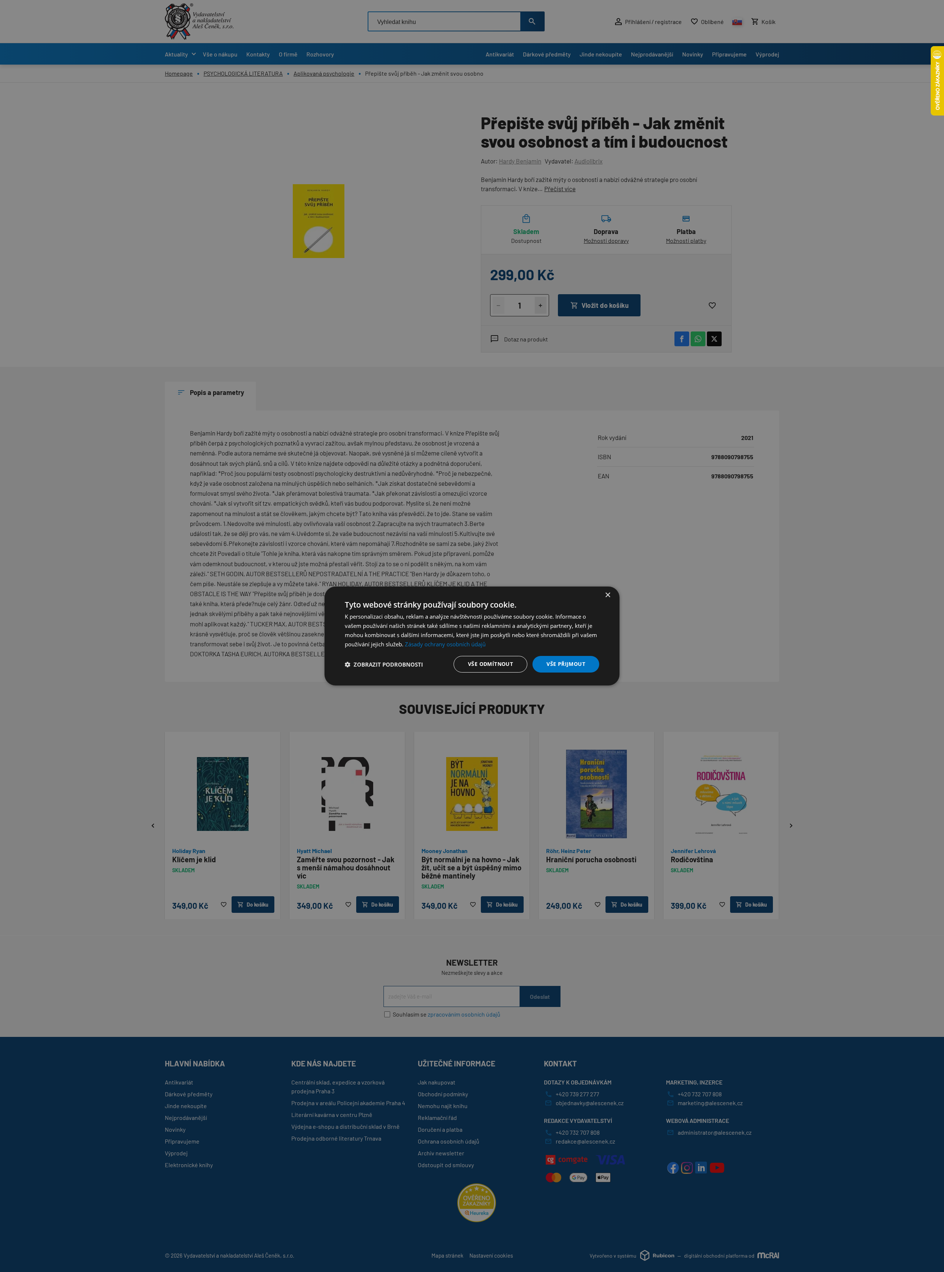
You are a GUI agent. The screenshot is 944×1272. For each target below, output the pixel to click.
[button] (384, 664)
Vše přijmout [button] (565, 663)
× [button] (607, 595)
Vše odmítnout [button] (490, 663)
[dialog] (472, 636)
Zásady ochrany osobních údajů (445, 644)
